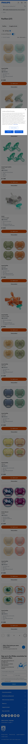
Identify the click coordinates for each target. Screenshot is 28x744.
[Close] (24, 109)
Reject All (8, 132)
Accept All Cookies (18, 132)
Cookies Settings (13, 129)
